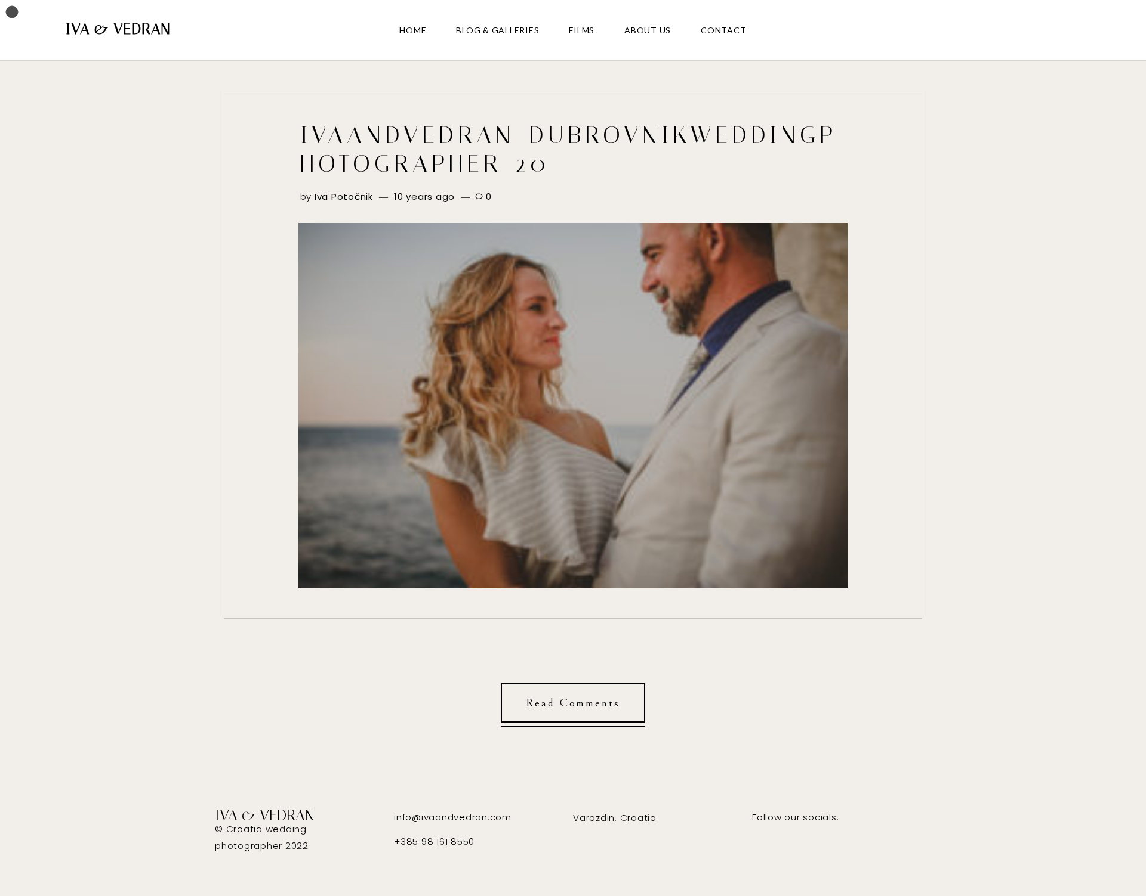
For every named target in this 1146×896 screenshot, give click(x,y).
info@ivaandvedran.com (453, 817)
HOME (412, 30)
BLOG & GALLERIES (497, 30)
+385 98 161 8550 (434, 841)
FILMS (581, 30)
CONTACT (723, 30)
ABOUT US (647, 30)
